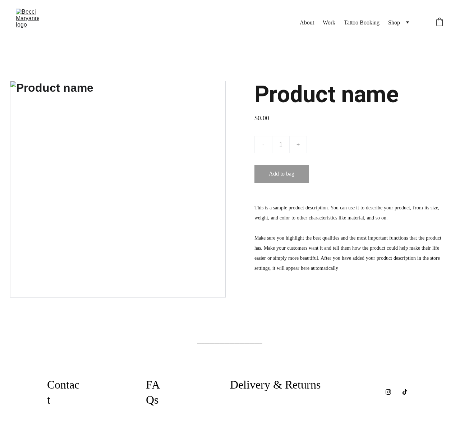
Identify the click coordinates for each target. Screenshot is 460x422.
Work (329, 22)
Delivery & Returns (275, 384)
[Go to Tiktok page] (405, 392)
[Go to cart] (439, 22)
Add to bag (281, 174)
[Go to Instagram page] (388, 392)
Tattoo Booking (362, 22)
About (307, 22)
